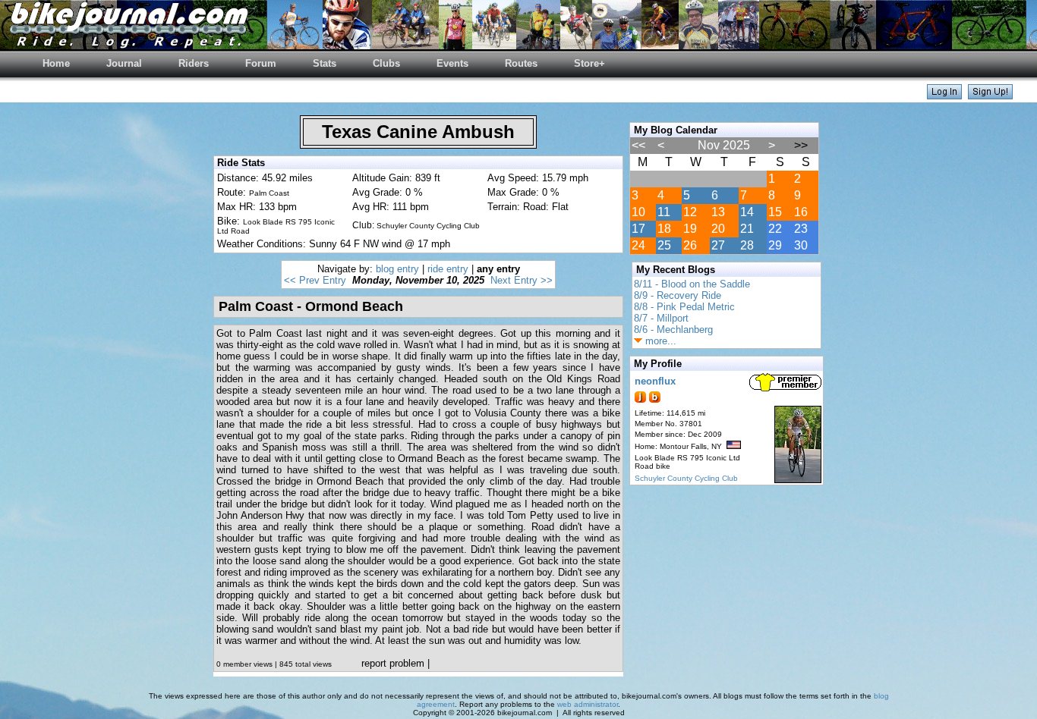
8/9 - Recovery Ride (677, 295)
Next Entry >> (521, 280)
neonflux (655, 381)
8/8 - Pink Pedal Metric (684, 306)
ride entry (447, 269)
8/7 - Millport (661, 318)
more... (659, 341)
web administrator (587, 704)
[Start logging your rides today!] (990, 95)
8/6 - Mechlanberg (673, 329)
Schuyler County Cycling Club (686, 478)
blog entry (397, 269)
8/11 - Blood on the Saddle (692, 284)
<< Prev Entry (315, 280)
